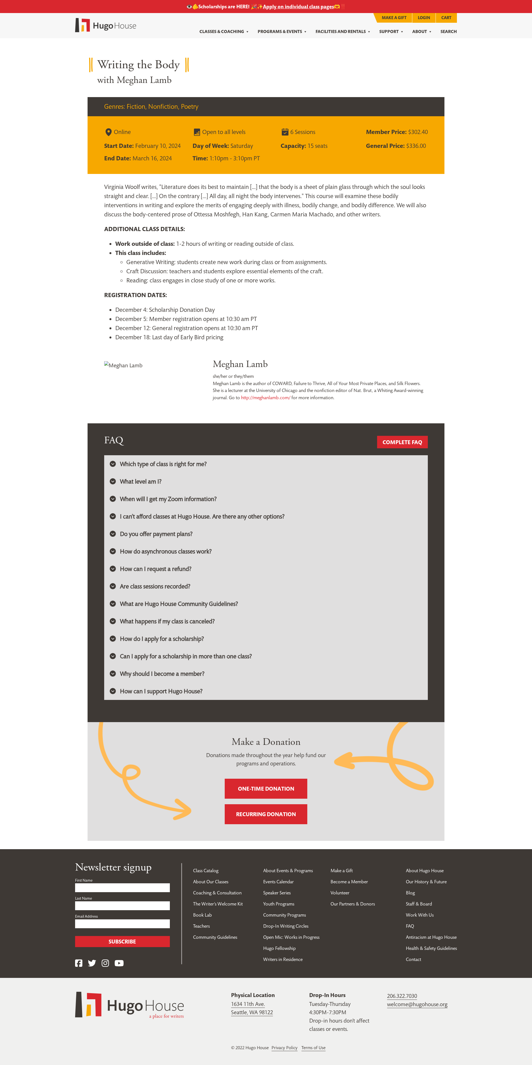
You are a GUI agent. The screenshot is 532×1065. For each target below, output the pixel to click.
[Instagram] (105, 963)
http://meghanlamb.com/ (265, 397)
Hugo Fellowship (279, 948)
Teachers (201, 926)
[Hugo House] (129, 1004)
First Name (84, 880)
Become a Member (349, 882)
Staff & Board (419, 904)
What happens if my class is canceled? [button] (167, 621)
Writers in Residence (283, 959)
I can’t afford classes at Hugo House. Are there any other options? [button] (202, 516)
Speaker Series (277, 893)
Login (424, 17)
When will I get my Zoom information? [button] (168, 499)
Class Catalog (205, 870)
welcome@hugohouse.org (417, 1004)
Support (389, 31)
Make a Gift (394, 17)
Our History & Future (426, 882)
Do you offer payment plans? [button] (156, 534)
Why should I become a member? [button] (162, 673)
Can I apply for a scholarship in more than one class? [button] (186, 656)
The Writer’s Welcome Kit (218, 904)
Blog (410, 893)
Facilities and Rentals (341, 31)
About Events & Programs (288, 870)
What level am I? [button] (141, 481)
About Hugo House (425, 870)
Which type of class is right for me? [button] (163, 464)
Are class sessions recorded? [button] (155, 586)
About (419, 31)
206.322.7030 (402, 996)
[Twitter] (92, 963)
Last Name (83, 898)
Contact (413, 959)
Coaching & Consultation (217, 893)
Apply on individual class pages (298, 6)
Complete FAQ (402, 442)
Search (449, 31)
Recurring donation (266, 814)
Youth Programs (278, 904)
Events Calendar (278, 882)
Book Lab (202, 915)
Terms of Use (313, 1047)
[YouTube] (119, 963)
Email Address (86, 916)
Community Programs (284, 915)
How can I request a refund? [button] (155, 569)
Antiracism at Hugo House (431, 937)
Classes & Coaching (222, 31)
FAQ (410, 926)
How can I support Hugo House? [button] (161, 691)
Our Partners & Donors (353, 904)
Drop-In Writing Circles (285, 926)
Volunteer (340, 893)
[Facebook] (78, 963)
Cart (446, 17)
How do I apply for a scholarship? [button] (162, 638)
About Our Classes (210, 882)
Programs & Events (280, 31)
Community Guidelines (215, 937)
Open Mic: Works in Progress (291, 937)
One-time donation (266, 788)
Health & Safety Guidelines (431, 948)
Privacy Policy (285, 1047)
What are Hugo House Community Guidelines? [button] (179, 604)
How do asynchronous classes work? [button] (166, 551)
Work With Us (420, 915)
